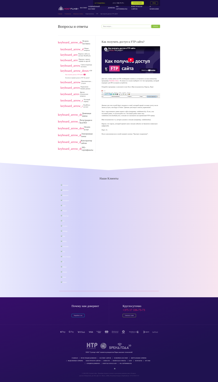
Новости (106, 360)
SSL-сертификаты (126, 363)
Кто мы (147, 360)
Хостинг (83, 8)
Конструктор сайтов (93, 360)
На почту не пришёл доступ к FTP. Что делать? (77, 78)
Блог (130, 360)
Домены (111, 8)
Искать (155, 26)
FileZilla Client (114, 81)
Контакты (138, 360)
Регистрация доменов (88, 358)
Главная (75, 358)
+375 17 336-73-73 (134, 309)
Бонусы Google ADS (110, 363)
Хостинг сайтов (105, 358)
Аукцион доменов (93, 363)
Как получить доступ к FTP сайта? (74, 74)
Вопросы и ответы (119, 360)
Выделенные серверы (75, 360)
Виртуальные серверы (138, 358)
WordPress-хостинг (121, 358)
